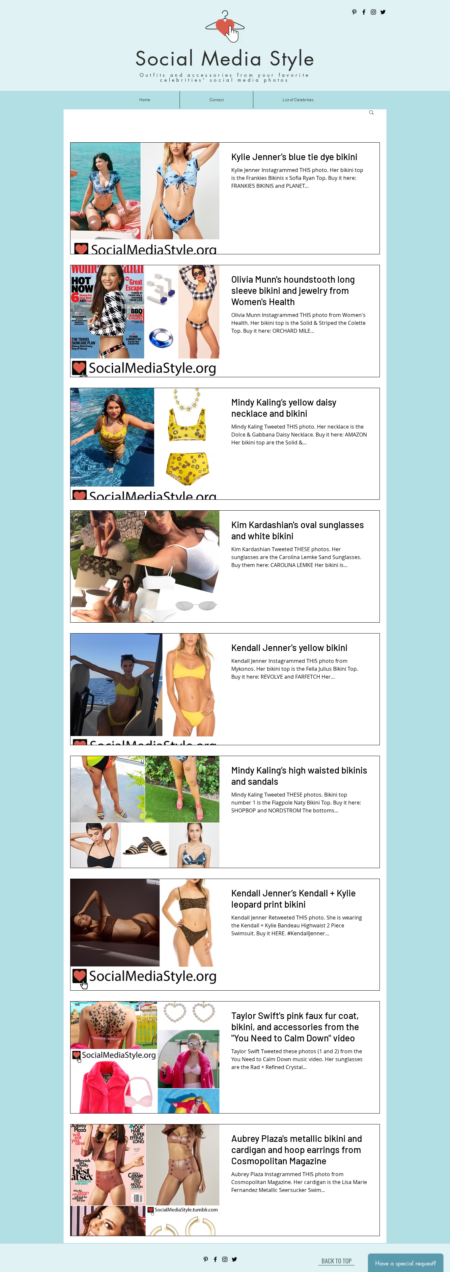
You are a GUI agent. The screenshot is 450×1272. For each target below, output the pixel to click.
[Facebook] (363, 12)
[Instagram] (373, 12)
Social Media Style (225, 58)
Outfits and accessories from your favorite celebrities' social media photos (225, 77)
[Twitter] (383, 12)
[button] (371, 112)
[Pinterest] (354, 12)
